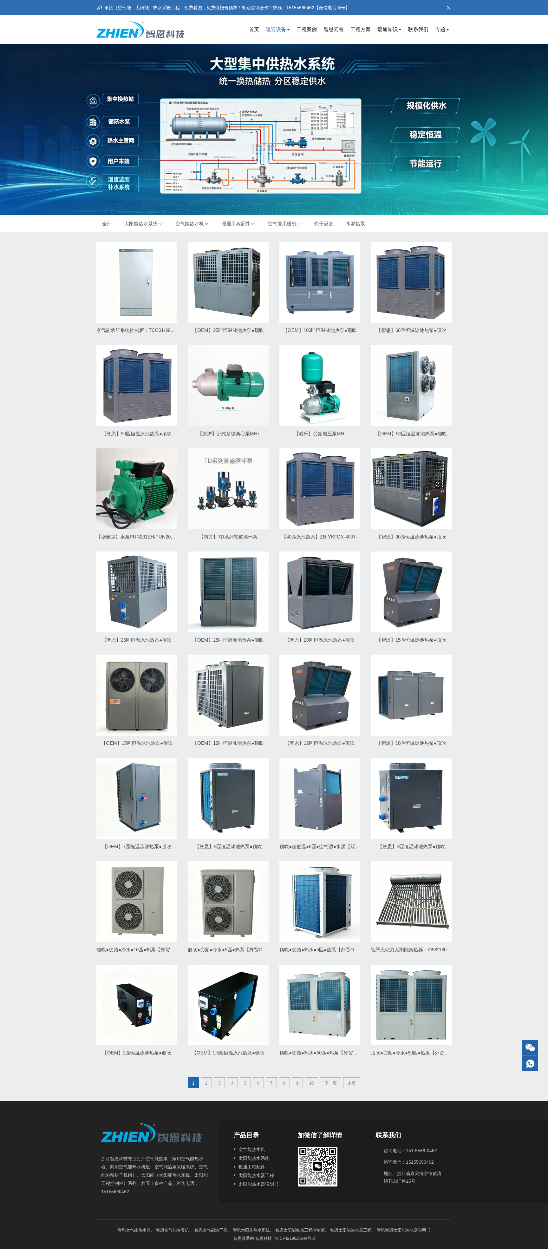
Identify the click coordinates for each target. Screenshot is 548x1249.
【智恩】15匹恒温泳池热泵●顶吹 (411, 640)
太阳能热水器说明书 (258, 1183)
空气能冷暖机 (176, 1230)
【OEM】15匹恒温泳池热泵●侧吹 (137, 743)
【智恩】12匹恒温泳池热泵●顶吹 (320, 743)
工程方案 (360, 29)
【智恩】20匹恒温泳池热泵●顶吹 (320, 640)
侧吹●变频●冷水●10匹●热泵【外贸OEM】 (141, 949)
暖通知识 (387, 29)
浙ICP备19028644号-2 (294, 1238)
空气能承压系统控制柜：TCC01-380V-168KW (144, 330)
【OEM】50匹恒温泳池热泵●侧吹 (411, 433)
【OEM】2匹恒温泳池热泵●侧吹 (136, 1052)
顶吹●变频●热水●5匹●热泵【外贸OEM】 (322, 949)
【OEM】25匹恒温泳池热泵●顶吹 (228, 330)
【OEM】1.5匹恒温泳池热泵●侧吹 (228, 1052)
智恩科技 (263, 1238)
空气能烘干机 (215, 1230)
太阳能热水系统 (141, 223)
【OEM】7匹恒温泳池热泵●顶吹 (136, 846)
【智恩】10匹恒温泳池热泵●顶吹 (411, 743)
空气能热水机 (189, 223)
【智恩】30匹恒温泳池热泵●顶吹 (411, 536)
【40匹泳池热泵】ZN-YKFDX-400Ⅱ (320, 536)
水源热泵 (355, 223)
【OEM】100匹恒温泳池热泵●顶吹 (320, 330)
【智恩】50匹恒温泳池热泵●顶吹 (137, 433)
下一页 (330, 1083)
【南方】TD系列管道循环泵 (228, 536)
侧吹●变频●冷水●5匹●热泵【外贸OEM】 (231, 949)
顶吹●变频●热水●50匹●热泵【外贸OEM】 (324, 1052)
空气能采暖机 (282, 223)
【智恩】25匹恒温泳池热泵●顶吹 (137, 640)
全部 (107, 223)
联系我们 (418, 29)
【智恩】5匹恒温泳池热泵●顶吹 (228, 846)
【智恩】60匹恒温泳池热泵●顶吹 (411, 330)
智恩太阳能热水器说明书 (407, 1230)
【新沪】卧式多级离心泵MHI (228, 433)
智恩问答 (333, 29)
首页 (254, 29)
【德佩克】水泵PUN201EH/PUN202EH (138, 536)
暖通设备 (276, 29)
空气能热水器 (138, 1230)
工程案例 (307, 29)
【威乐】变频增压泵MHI (320, 433)
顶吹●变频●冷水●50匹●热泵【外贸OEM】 (415, 1052)
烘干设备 (323, 223)
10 (311, 1083)
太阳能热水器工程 (256, 1175)
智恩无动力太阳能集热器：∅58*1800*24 (413, 949)
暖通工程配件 (236, 223)
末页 (352, 1083)
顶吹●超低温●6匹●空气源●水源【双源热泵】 (326, 846)
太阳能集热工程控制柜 (304, 1230)
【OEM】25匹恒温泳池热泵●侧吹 (228, 640)
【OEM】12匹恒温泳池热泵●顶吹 (228, 743)
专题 (440, 29)
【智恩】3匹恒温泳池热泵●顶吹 (411, 846)
